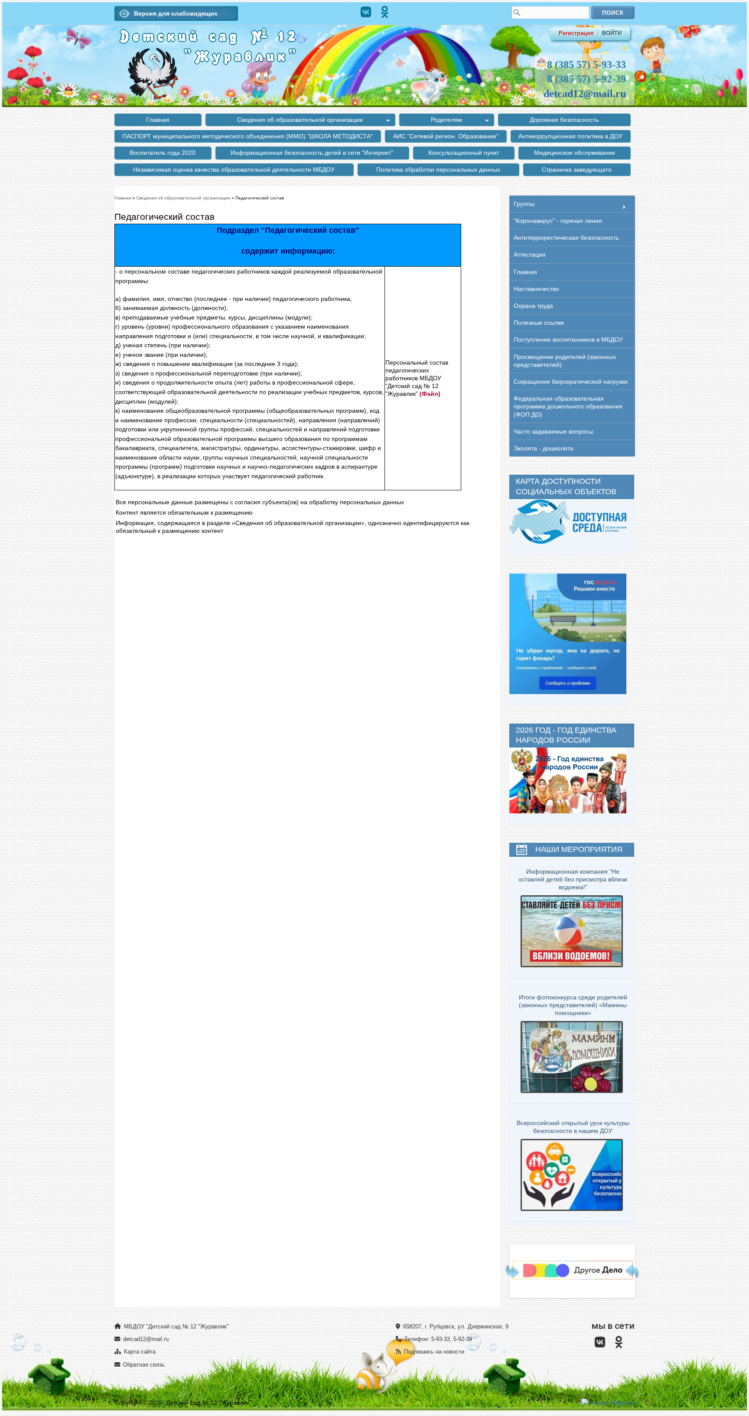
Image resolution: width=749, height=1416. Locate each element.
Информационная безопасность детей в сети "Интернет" (312, 152)
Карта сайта (139, 1351)
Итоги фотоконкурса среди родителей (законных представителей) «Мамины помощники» (573, 1005)
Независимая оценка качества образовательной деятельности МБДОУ (234, 169)
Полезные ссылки (539, 322)
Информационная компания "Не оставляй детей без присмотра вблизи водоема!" (572, 879)
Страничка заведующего (577, 169)
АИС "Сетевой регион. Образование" (445, 136)
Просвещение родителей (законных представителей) (565, 360)
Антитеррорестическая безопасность (566, 237)
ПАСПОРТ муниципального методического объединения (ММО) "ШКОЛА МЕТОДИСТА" (247, 136)
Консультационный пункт (463, 152)
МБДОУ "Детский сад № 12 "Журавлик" (175, 1326)
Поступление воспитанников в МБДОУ (568, 339)
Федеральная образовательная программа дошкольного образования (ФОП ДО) (568, 406)
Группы (524, 204)
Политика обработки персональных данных (438, 169)
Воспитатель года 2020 (162, 152)
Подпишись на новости (433, 1351)
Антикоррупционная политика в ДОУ (570, 136)
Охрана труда (533, 305)
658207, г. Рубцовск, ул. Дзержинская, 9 (454, 1326)
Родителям (430, 121)
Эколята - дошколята (543, 448)
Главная (157, 119)
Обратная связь (143, 1364)
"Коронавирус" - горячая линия (558, 220)
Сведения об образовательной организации (284, 121)
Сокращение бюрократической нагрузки (571, 381)
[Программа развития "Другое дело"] (572, 1277)
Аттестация (530, 254)
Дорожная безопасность (564, 119)
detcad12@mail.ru (585, 93)
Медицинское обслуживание (574, 152)
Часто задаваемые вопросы (553, 431)
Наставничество (536, 288)
